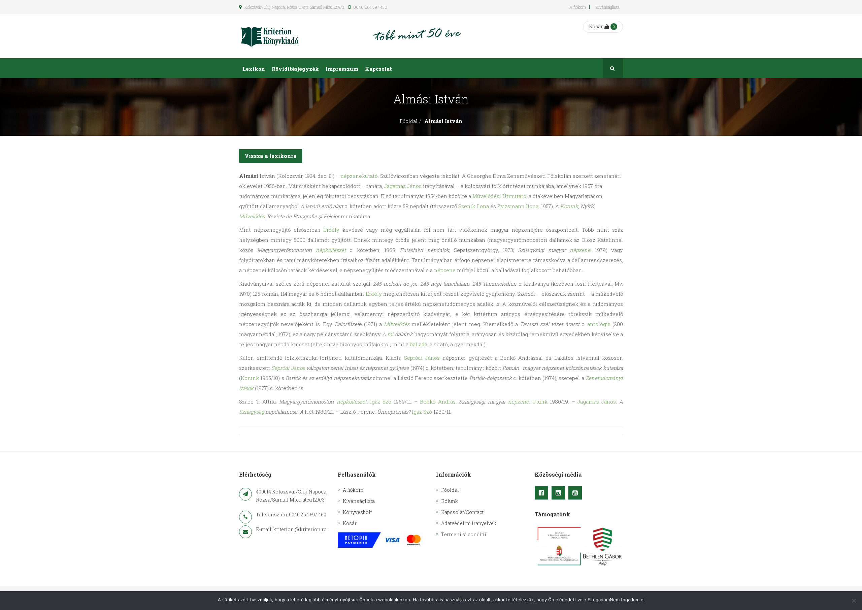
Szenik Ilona (473, 206)
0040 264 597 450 (369, 7)
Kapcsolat (378, 68)
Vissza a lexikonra (270, 155)
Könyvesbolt (357, 512)
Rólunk (449, 501)
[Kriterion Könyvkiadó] (269, 36)
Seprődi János (422, 357)
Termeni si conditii (463, 534)
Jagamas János (403, 186)
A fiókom (577, 7)
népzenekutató (359, 175)
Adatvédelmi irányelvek (468, 523)
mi (390, 334)
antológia (598, 324)
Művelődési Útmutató (499, 196)
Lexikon (253, 68)
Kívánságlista (608, 7)
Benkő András (437, 401)
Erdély (331, 229)
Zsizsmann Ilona (517, 206)
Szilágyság (251, 411)
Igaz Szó (380, 401)
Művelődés (252, 216)
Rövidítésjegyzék (295, 68)
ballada (418, 344)
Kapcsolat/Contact (462, 512)
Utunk (540, 401)
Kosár (596, 26)
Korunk (569, 206)
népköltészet (331, 250)
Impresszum (342, 68)
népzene (580, 250)
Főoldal (409, 121)
